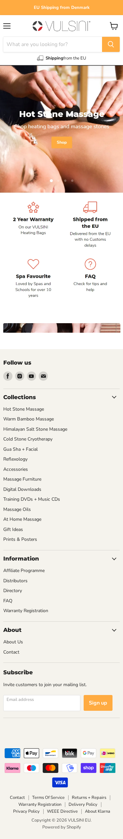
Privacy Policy (26, 811)
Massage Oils (17, 509)
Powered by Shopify (61, 827)
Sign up (98, 703)
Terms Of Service (48, 798)
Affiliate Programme (24, 570)
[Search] (111, 44)
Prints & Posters (20, 539)
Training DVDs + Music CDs (31, 499)
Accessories (15, 469)
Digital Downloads (22, 489)
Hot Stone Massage (23, 409)
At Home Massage (22, 519)
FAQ (7, 601)
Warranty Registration (25, 611)
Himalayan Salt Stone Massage (35, 429)
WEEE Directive (62, 811)
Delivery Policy (83, 804)
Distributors (15, 581)
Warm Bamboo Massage (28, 419)
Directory (12, 590)
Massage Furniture (22, 479)
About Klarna (97, 811)
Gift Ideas (13, 529)
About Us (13, 642)
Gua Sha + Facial (20, 449)
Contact (11, 652)
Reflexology (15, 459)
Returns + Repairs (89, 798)
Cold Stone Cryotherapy (27, 439)
